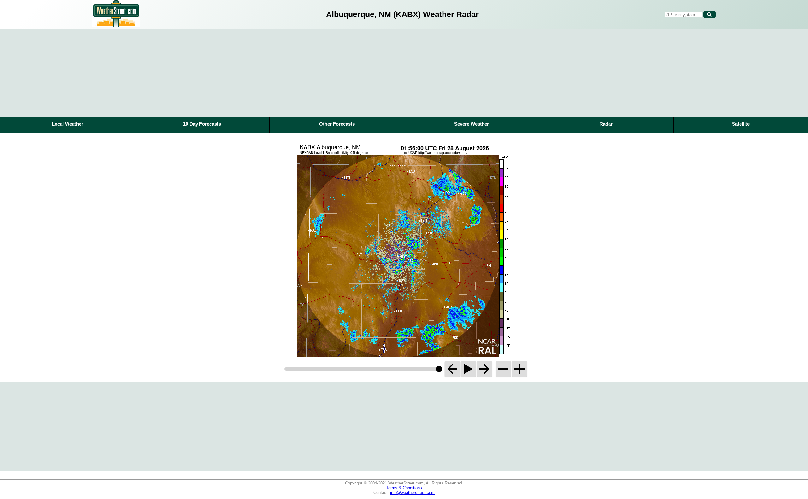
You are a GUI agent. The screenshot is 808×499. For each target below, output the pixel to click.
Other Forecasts (337, 124)
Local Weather (67, 124)
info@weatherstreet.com (412, 492)
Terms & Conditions (404, 487)
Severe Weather (471, 124)
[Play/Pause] (468, 369)
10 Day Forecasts (202, 124)
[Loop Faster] (519, 369)
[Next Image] (484, 369)
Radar (606, 124)
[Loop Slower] (503, 369)
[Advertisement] (404, 73)
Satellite (741, 124)
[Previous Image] (452, 369)
